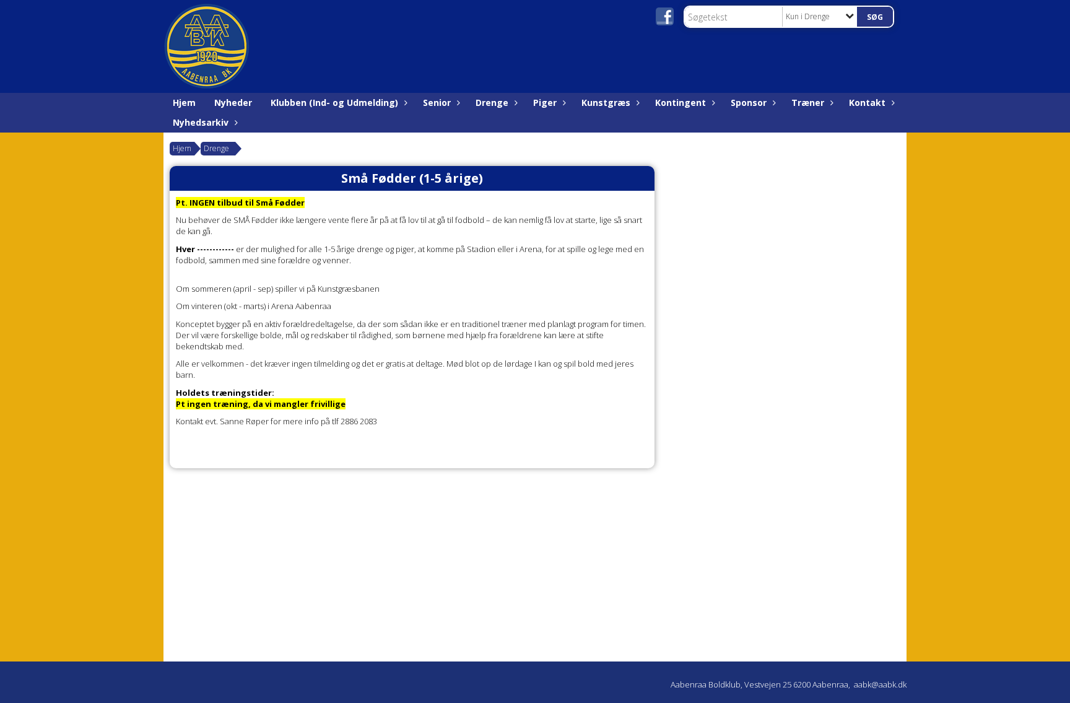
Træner (807, 102)
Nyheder (233, 102)
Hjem (184, 102)
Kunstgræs (605, 102)
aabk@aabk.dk (880, 684)
